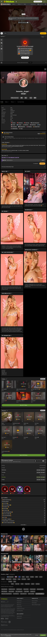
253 (4, 424)
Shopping (29, 126)
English (4, 601)
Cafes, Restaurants (35, 122)
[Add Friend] (30, 98)
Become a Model (34, 600)
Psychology (14, 126)
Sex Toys (27, 122)
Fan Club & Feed (21, 101)
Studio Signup (34, 602)
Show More (23, 524)
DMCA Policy (19, 604)
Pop (39, 124)
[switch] (43, 461)
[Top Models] (16, 1)
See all (42, 378)
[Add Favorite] (2, 33)
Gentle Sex (20, 122)
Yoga (21, 128)
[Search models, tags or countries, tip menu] (45, 4)
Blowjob (13, 122)
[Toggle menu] (1, 1)
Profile (2, 101)
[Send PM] (35, 98)
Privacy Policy (19, 600)
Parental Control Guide (20, 608)
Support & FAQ (19, 616)
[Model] (45, 69)
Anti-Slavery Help (20, 610)
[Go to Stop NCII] (4, 625)
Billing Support (19, 618)
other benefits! (27, 55)
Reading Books (22, 126)
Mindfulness (33, 124)
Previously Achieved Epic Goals (7, 166)
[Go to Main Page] (9, 1)
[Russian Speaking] (15, 577)
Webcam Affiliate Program (36, 604)
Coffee (13, 124)
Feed (25, 4)
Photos (20, 4)
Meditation (26, 124)
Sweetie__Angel (4, 574)
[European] (19, 577)
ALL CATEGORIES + (39, 593)
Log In (44, 1)
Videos (14, 4)
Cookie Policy (8, 635)
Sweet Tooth (37, 126)
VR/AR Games (14, 128)
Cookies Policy (19, 606)
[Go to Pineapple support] (9, 622)
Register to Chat (25, 57)
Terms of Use (19, 602)
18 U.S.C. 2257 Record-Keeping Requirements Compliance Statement (12, 629)
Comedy (19, 124)
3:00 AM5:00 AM (40, 470)
